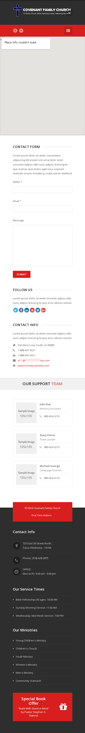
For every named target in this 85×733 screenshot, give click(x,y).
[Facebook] (15, 30)
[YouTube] (21, 30)
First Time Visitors (41, 515)
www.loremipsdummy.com (33, 365)
